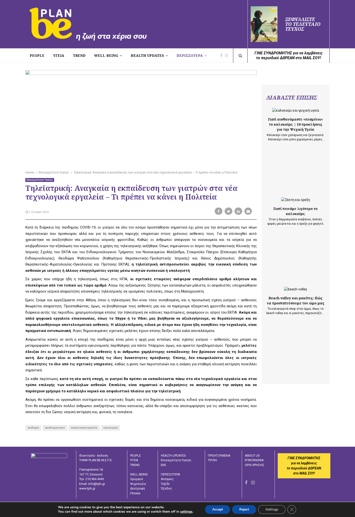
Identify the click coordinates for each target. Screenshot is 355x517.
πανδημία (33, 427)
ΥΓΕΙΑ (134, 460)
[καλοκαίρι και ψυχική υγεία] (295, 110)
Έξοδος (166, 488)
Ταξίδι (165, 484)
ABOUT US (252, 455)
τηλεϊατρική (110, 427)
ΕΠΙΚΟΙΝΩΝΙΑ (254, 460)
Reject (244, 509)
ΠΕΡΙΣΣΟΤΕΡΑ (190, 55)
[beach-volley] (295, 289)
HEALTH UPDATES (147, 55)
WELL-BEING (106, 55)
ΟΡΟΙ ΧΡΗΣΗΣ (254, 465)
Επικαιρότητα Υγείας (40, 179)
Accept (217, 509)
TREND (79, 55)
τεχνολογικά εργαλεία (84, 427)
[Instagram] (228, 55)
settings (186, 512)
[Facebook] (222, 55)
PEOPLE (37, 55)
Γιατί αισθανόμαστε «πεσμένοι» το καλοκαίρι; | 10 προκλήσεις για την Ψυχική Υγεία (295, 124)
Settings (271, 509)
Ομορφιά (136, 479)
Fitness (135, 493)
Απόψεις (167, 479)
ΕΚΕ (163, 465)
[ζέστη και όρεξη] (295, 199)
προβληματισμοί (55, 427)
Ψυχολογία (138, 484)
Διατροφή (137, 488)
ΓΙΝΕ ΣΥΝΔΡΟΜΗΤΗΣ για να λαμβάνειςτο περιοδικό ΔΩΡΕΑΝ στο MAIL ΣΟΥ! (289, 55)
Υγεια (58, 55)
